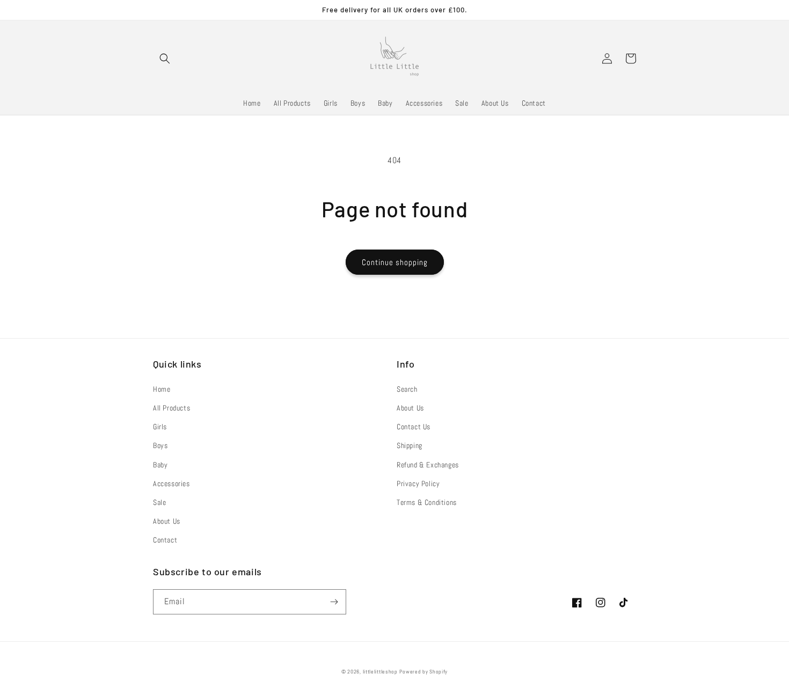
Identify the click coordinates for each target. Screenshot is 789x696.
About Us (166, 521)
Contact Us (413, 426)
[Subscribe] (334, 601)
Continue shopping (395, 262)
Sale (159, 502)
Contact (165, 540)
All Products (171, 408)
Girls (160, 426)
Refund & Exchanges (428, 465)
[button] (165, 58)
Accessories (171, 483)
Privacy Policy (418, 483)
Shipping (409, 445)
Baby (160, 465)
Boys (160, 445)
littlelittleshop (380, 671)
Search (407, 389)
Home (161, 389)
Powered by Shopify (423, 671)
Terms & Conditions (427, 502)
